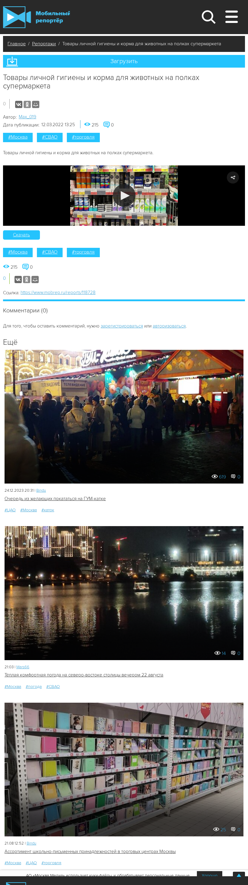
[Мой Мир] (35, 104)
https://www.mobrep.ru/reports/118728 (58, 292)
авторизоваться (169, 326)
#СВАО (49, 137)
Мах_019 (27, 117)
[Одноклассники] (27, 104)
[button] (124, 195)
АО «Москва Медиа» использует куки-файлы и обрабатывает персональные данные (108, 875)
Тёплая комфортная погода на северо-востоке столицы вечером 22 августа (84, 675)
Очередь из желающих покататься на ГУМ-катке (55, 498)
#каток (47, 510)
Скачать (21, 235)
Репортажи (44, 44)
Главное (17, 44)
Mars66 (22, 667)
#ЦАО (10, 510)
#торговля (83, 137)
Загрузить (124, 61)
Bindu (41, 490)
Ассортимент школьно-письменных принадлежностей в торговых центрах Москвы (90, 851)
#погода (34, 686)
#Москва (18, 137)
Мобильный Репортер (36, 17)
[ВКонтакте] (18, 104)
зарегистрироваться (122, 326)
